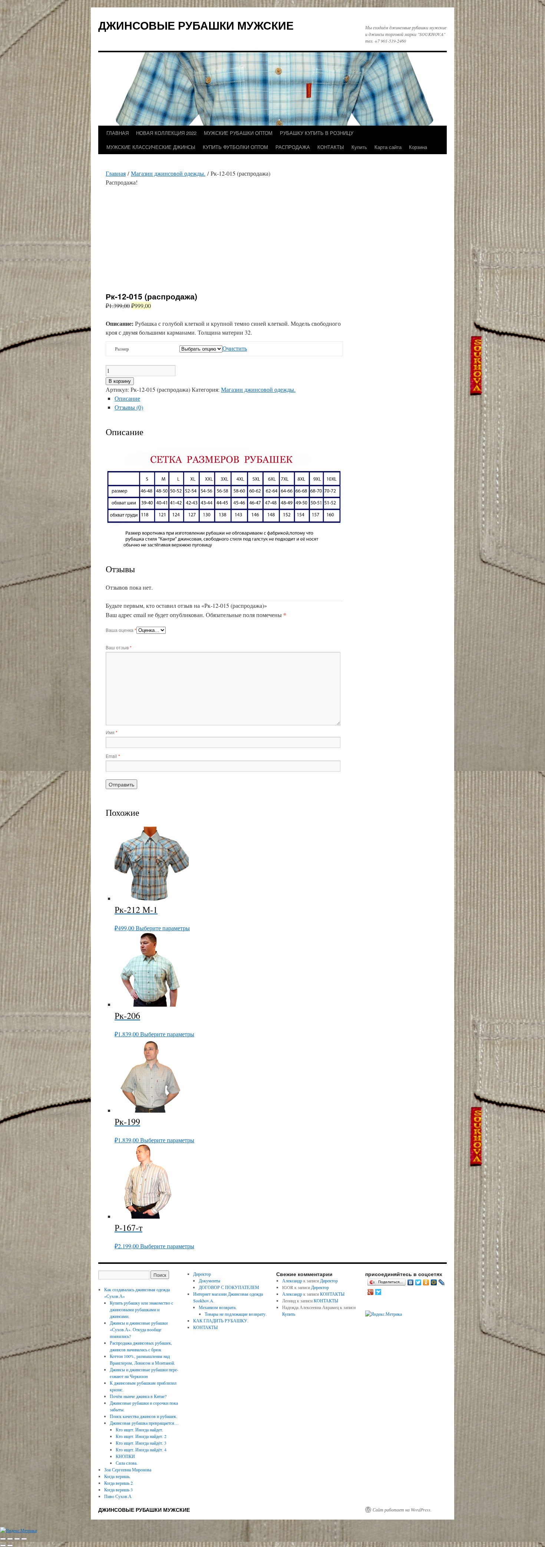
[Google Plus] (370, 1292)
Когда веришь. (117, 1476)
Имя (112, 732)
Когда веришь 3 (118, 1490)
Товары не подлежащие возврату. (236, 1314)
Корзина (418, 146)
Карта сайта (388, 146)
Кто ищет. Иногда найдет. (139, 1429)
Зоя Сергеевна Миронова (127, 1470)
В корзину (120, 381)
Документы (209, 1280)
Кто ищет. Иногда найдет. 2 (141, 1436)
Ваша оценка (121, 630)
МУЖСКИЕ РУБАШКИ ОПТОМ (238, 132)
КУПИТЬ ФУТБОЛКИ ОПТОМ (235, 146)
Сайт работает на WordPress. (402, 1510)
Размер (122, 349)
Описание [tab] (127, 398)
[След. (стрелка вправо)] (10, 1545)
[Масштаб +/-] (3, 1539)
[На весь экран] (10, 1539)
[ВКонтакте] (410, 1282)
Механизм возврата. (218, 1307)
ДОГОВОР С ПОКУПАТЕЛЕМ (229, 1287)
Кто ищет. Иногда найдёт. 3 (141, 1443)
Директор (202, 1274)
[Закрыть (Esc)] (24, 1539)
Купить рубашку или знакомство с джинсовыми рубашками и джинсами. (141, 1309)
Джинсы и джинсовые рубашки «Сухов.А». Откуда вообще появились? (139, 1329)
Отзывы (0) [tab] (129, 407)
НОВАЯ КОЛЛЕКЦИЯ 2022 (166, 132)
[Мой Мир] (434, 1282)
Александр (292, 1280)
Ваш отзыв (119, 647)
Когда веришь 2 (118, 1483)
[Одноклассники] (426, 1282)
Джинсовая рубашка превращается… (144, 1423)
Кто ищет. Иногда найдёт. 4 (141, 1449)
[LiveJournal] (442, 1282)
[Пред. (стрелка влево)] (3, 1545)
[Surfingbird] (378, 1292)
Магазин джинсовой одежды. (168, 173)
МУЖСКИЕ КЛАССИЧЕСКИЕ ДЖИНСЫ (150, 146)
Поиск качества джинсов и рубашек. (143, 1416)
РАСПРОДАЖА (292, 146)
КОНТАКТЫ (330, 146)
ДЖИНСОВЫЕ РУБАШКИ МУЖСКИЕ (196, 25)
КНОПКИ (125, 1456)
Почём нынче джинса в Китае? (138, 1396)
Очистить (234, 348)
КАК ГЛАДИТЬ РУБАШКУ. (220, 1321)
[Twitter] (418, 1282)
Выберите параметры (163, 928)
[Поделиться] (17, 1539)
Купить (359, 146)
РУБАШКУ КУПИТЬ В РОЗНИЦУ (316, 132)
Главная (116, 173)
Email (113, 756)
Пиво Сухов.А (118, 1496)
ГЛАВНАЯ (117, 132)
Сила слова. (127, 1463)
